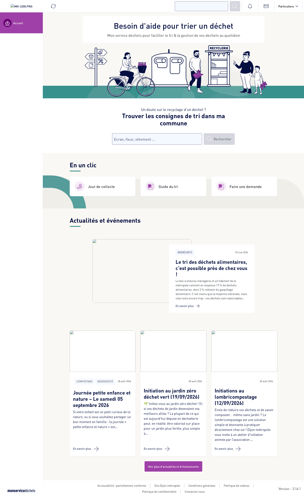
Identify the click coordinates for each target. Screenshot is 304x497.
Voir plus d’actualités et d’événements (173, 466)
